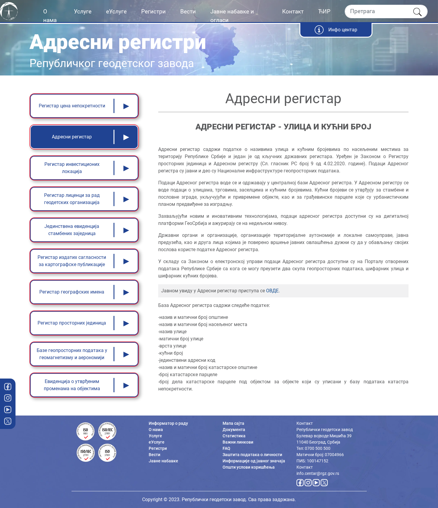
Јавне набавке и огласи (232, 16)
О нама (50, 16)
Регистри (153, 11)
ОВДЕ (272, 291)
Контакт (293, 11)
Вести (188, 11)
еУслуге (116, 11)
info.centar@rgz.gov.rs (317, 473)
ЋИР (324, 11)
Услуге (82, 11)
